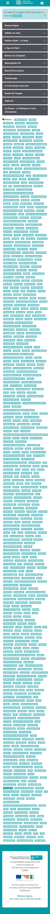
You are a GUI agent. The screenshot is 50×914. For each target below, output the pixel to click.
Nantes (35, 610)
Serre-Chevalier (10, 732)
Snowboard (21, 743)
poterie (40, 655)
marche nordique (11, 589)
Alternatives (36, 218)
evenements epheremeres (14, 445)
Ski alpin (39, 739)
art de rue (30, 239)
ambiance (20, 123)
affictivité (35, 200)
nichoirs (17, 617)
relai (35, 697)
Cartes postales (10, 298)
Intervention (26, 529)
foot (33, 470)
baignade (32, 270)
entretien (35, 424)
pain (44, 627)
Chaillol (42, 298)
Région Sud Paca (24, 697)
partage (40, 162)
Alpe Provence (10, 214)
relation (36, 165)
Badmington (9, 270)
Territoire (33, 778)
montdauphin (21, 603)
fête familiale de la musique (15, 463)
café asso (31, 291)
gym (37, 494)
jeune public (31, 533)
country (28, 347)
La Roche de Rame (11, 554)
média (23, 589)
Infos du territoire (11, 519)
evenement (8, 442)
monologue (42, 596)
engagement (36, 421)
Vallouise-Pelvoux (11, 802)
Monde (31, 596)
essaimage (25, 431)
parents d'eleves (10, 162)
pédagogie (8, 645)
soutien (7, 753)
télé (14, 179)
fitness (36, 466)
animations (8, 228)
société (41, 743)
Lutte (39, 578)
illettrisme (8, 512)
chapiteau (8, 305)
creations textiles (11, 354)
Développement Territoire (14, 379)
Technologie (40, 771)
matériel (29, 155)
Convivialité (30, 340)
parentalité (27, 631)
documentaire (30, 386)
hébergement (24, 505)
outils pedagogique (31, 158)
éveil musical (36, 438)
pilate (6, 165)
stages (7, 179)
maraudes (42, 582)
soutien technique (20, 753)
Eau (12, 393)
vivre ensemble (10, 830)
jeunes (17, 151)
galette (19, 484)
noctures (7, 158)
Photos (17, 648)
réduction (39, 690)
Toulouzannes (9, 785)
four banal (25, 477)
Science (7, 722)
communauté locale (12, 326)
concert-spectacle (33, 333)
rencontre (8, 169)
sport (22, 760)
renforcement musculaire (14, 701)
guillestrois (8, 494)
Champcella (8, 302)
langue (7, 557)
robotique (22, 711)
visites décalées (10, 827)
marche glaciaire (10, 585)
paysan (35, 641)
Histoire (7, 508)
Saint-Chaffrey (9, 718)
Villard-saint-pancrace (12, 823)
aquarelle (7, 235)
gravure (7, 151)
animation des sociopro (13, 225)
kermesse (38, 540)
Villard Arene (36, 820)
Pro (20, 666)
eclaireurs (31, 393)
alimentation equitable (13, 211)
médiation (33, 589)
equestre (7, 144)
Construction (9, 340)
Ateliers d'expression (27, 263)
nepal (35, 613)
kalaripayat (26, 540)
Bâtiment (19, 277)
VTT (35, 834)
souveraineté (36, 753)
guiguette (25, 491)
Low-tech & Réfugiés (34, 575)
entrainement (9, 424)
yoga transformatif (25, 841)
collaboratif (8, 319)
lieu (19, 564)
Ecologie (20, 396)
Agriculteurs (26, 204)
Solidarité (18, 750)
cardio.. (36, 130)
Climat (30, 312)
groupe (43, 487)
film (44, 463)
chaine (39, 134)
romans (40, 711)
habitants (7, 498)
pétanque (7, 648)
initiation (38, 519)
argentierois (41, 235)
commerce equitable (24, 323)
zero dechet (40, 841)
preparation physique (12, 662)
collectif (16, 137)
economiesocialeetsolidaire (34, 403)
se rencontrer (19, 725)
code (28, 316)
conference (18, 337)
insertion (26, 522)
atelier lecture (9, 260)
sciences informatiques (23, 722)
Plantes (18, 652)
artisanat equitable (22, 246)
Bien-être (7, 284)
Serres (33, 736)
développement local (12, 375)
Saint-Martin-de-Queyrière (28, 718)
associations (28, 253)
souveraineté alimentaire (13, 757)
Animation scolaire (33, 225)
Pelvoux (42, 645)
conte (20, 340)
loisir (21, 571)
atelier (6, 256)
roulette (7, 715)
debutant (31, 365)
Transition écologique (24, 788)
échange (21, 393)
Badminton (21, 270)
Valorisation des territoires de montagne (20, 806)
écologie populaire (35, 396)
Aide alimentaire (10, 207)
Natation (17, 613)
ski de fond (14, 172)
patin (39, 638)
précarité (25, 659)
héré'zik (35, 505)
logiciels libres (10, 571)
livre (5, 568)
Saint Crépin (39, 715)
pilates (26, 648)
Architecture (28, 235)
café (22, 291)
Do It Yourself (16, 386)
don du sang (38, 389)
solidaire (7, 750)
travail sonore (27, 791)
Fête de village (27, 459)
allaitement (29, 211)
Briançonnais (37, 288)
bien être (32, 127)
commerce (8, 323)
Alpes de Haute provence (36, 214)
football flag (26, 473)
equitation (19, 144)
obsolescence (9, 624)
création (26, 351)
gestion (7, 487)
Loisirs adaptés (10, 575)
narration (7, 613)
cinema (44, 309)
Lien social (17, 155)
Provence (42, 676)
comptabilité (22, 330)
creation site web (39, 351)
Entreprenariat (23, 424)
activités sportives (11, 200)
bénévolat (21, 127)
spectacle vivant (10, 760)
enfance (16, 421)
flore (17, 470)
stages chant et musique (22, 767)
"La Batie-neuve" (36, 183)
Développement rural (32, 375)
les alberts (8, 561)
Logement (42, 568)
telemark (7, 774)
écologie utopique (11, 400)
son (28, 176)
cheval (7, 137)
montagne (40, 599)
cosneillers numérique (13, 347)
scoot (37, 722)
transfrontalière (34, 785)
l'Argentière (29, 543)
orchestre (28, 627)
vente (13, 809)
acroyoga (24, 197)
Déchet (40, 365)
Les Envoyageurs (35, 561)
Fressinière (40, 480)
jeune (20, 533)
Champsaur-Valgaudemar (27, 302)
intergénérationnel (11, 529)
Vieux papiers (21, 816)
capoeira (7, 295)
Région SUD (9, 697)
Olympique (8, 627)
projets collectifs (10, 673)
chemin (7, 309)
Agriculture (38, 204)
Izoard (6, 533)
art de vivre (42, 239)
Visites (43, 823)
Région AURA (20, 694)
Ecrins (6, 407)
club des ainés (17, 316)
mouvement (26, 606)
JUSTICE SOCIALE (11, 540)
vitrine (39, 827)
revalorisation (9, 711)
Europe (25, 438)
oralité (18, 627)
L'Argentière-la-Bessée (13, 543)
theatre (23, 179)
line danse (28, 564)
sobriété (26, 172)
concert (20, 333)
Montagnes (8, 603)
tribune (39, 791)
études (15, 438)
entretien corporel (11, 428)
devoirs (30, 379)
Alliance (40, 211)
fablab (28, 449)
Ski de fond (8, 743)
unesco (15, 795)
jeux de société (17, 536)
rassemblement (10, 690)
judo (38, 536)
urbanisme (36, 795)
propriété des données (26, 676)
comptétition (9, 333)
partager (25, 634)
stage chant (36, 764)
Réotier (30, 701)
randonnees (33, 687)
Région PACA (34, 694)
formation (8, 477)
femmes (16, 452)
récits (21, 690)
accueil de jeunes (11, 197)
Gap (27, 484)
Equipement (42, 428)
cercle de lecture (11, 134)
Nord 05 (27, 617)
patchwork (30, 638)
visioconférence (31, 823)
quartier (7, 683)
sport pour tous (39, 176)
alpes (21, 214)
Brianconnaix (23, 130)
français (35, 477)
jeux (5, 536)
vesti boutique (24, 809)
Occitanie (22, 624)
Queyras (16, 683)
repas (38, 701)
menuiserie (18, 592)
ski (5, 172)
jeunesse (42, 533)
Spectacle (30, 757)
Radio (37, 683)
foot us (40, 470)
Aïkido (30, 207)
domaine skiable (22, 389)
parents (38, 631)
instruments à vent (11, 526)
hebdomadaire (9, 505)
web (42, 834)
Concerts (7, 337)
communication (29, 326)
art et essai (8, 242)
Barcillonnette (38, 274)
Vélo (6, 809)
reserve (15, 704)
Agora (15, 204)
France (6, 480)
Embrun (43, 414)
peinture (32, 645)
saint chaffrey (25, 715)
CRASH (16, 351)
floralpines (8, 470)
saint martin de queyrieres (35, 169)
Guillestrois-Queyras (24, 494)
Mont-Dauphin (9, 599)
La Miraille (25, 550)
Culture (38, 358)
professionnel (9, 669)
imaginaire (19, 512)
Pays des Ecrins (22, 641)
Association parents (12, 253)
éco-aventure (9, 396)
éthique (7, 148)
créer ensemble (27, 354)
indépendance (9, 515)
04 (5, 186)
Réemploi (8, 694)
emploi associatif (31, 417)
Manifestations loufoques (25, 582)
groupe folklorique (11, 491)
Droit (6, 393)
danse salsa (8, 365)
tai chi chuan (20, 771)
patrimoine (8, 641)
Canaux (41, 291)
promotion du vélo (39, 673)
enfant (25, 421)
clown (38, 312)
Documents (8, 389)
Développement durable (26, 372)
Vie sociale (8, 816)
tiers (23, 781)
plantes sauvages (31, 652)
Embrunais (8, 417)
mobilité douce (20, 596)
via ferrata (8, 813)
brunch (7, 291)
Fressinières (9, 484)
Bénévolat (30, 277)
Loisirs (29, 571)
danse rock (41, 361)
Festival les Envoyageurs (14, 456)
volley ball (8, 834)
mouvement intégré (11, 610)
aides (22, 207)
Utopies (20, 799)
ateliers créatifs (10, 263)
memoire (7, 592)
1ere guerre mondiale (22, 186)
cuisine (29, 358)
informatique (37, 515)
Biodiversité (30, 284)
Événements (21, 442)
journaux (29, 536)
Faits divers (38, 449)
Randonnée (20, 687)
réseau (18, 169)
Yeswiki (37, 899)
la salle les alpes (28, 554)
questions (25, 165)
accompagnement (24, 190)
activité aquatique (39, 197)
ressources (40, 708)
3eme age (38, 186)
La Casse (27, 547)
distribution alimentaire (31, 382)
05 (10, 186)
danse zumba (25, 141)
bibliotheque (37, 281)
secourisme (32, 725)
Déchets (7, 368)
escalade (7, 431)
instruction (37, 522)
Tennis (30, 774)
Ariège (6, 239)
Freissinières (18, 480)
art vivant (7, 246)
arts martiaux (9, 249)
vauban (42, 806)
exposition (18, 148)
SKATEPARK (28, 739)
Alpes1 (32, 120)
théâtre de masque (11, 781)
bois (5, 288)
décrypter (38, 141)
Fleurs (44, 466)
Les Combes (20, 561)
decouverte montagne (22, 368)
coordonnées (22, 344)
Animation (33, 221)
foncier (25, 470)
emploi (19, 417)
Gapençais (36, 484)
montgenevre (35, 603)
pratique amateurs (11, 659)
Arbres (17, 235)
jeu (13, 533)
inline (17, 522)
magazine (8, 582)
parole (6, 634)
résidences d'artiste (29, 704)
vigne (32, 816)
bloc (39, 284)
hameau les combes (23, 498)
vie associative (21, 813)
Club (6, 316)
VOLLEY (32, 830)
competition (8, 330)
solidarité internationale (13, 176)
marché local (26, 585)
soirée (6, 746)
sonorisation (40, 750)
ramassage (8, 687)
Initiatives (8, 522)
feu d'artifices (34, 463)
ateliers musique (10, 267)
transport (39, 788)
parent (17, 631)
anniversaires (32, 228)
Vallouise (30, 799)
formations (39, 148)
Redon (29, 690)
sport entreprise (10, 764)
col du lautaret (38, 316)
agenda (7, 204)
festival (29, 148)
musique (39, 155)
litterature (39, 564)
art (23, 239)
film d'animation (10, 466)
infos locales (26, 519)
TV (46, 791)
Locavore (31, 568)
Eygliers (19, 449)
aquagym (34, 232)
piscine (35, 648)
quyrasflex (27, 683)
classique (20, 312)
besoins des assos (11, 281)
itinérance (38, 529)
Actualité (25, 200)
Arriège (15, 239)
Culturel (7, 361)
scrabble (7, 725)
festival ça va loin (38, 452)
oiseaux (32, 624)
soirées (15, 746)
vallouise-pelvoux (11, 183)
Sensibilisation (33, 729)
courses (7, 351)
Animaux (19, 228)
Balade (26, 274)
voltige (18, 834)
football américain (11, 473)
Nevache (7, 617)
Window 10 (19, 837)
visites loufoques (26, 827)
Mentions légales (25, 896)
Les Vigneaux (9, 564)
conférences (28, 137)
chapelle (43, 302)
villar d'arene (9, 820)
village (40, 816)
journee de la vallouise (32, 151)
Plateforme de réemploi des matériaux (19, 655)
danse (16, 361)
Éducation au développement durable (19, 410)
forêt (36, 473)
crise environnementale (13, 358)
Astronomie (41, 253)
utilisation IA (9, 799)
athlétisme (25, 267)
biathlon (25, 281)
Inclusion (43, 512)
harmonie (8, 501)
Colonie (28, 319)
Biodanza (18, 284)
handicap (37, 498)
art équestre (32, 123)
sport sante (24, 764)
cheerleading (33, 305)
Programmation (24, 669)
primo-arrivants (10, 666)
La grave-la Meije (10, 550)
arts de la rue (38, 246)
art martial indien (22, 242)
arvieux (33, 249)
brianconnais (9, 130)
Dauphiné (20, 365)
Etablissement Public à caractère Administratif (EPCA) (25, 435)
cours (39, 137)
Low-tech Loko (28, 578)
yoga (24, 183)
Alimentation (41, 207)
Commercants (40, 319)
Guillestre (37, 491)
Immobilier (31, 512)
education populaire (12, 414)
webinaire (8, 837)
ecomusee (26, 400)
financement (25, 466)
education (16, 407)
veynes (36, 809)
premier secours (38, 659)
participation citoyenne (13, 638)
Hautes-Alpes (32, 501)
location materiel (17, 568)
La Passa (36, 550)
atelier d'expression (33, 256)
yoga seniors (9, 841)
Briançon (24, 288)
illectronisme (31, 508)
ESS (16, 431)
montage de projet (25, 599)
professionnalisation (34, 666)
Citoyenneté (8, 312)
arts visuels (9, 127)
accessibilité (9, 190)
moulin (15, 606)
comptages (34, 330)
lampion (42, 554)
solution (28, 750)
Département (9, 372)
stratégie (38, 767)
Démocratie (38, 368)
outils (17, 158)
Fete (29, 456)
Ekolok (26, 414)
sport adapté (32, 760)
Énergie (7, 421)
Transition (8, 788)
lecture (7, 155)
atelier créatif (17, 256)
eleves (34, 414)
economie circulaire (12, 403)
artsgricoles (22, 249)
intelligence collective (30, 526)
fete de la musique (11, 459)
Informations (23, 515)
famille (6, 452)
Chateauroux (20, 305)
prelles (15, 165)
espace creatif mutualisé (36, 144)
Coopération (9, 344)
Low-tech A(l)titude (11, 578)
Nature (26, 613)
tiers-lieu (32, 781)
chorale (25, 309)
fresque (29, 480)
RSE (15, 715)
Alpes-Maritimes (10, 218)
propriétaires (9, 676)
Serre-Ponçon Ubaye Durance (15, 736)
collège (19, 319)
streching (7, 771)
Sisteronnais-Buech (11, 739)
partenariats (36, 634)
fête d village (39, 456)
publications (9, 680)
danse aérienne (10, 141)
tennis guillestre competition (15, 778)
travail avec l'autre (11, 791)
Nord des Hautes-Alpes (13, 620)
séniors (21, 729)
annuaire (7, 232)
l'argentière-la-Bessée (12, 547)
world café (31, 837)
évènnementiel (33, 445)
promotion (25, 673)
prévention (28, 662)
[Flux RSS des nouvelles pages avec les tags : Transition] (45, 15)
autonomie (36, 267)
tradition (21, 785)
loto (21, 575)
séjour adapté (9, 729)
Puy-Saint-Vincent (24, 680)
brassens (14, 288)
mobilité (7, 596)
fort (16, 477)
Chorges (34, 309)
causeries (23, 298)
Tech (30, 771)
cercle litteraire (27, 134)
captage (17, 295)
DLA (5, 386)
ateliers (38, 260)
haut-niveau (19, 501)
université (25, 795)
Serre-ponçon (24, 732)
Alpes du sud (20, 120)
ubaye (6, 795)
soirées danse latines (29, 746)
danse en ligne (27, 361)
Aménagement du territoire (14, 221)
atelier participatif (25, 260)
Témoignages (19, 774)
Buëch (15, 291)
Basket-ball (8, 277)
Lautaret (16, 557)
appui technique (20, 232)
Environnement (27, 428)
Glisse (15, 487)
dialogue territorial (11, 382)
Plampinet (8, 652)
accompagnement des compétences (18, 193)
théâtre (43, 778)
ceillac (33, 298)
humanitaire (18, 508)
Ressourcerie (28, 708)
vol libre (22, 830)
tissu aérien (34, 179)
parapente (8, 631)
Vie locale (34, 813)
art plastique (38, 242)
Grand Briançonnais (29, 487)
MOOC (6, 606)
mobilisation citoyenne (36, 592)
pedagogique (21, 645)
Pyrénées (38, 680)
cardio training (29, 295)
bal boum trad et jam (12, 274)
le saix (24, 557)
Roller (31, 711)
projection (38, 669)
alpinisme (8, 123)
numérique (29, 620)
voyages (27, 834)
